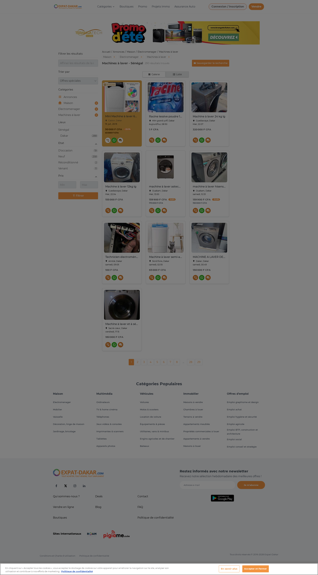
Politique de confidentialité (77, 571)
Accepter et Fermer (255, 568)
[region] (159, 569)
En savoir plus (229, 568)
